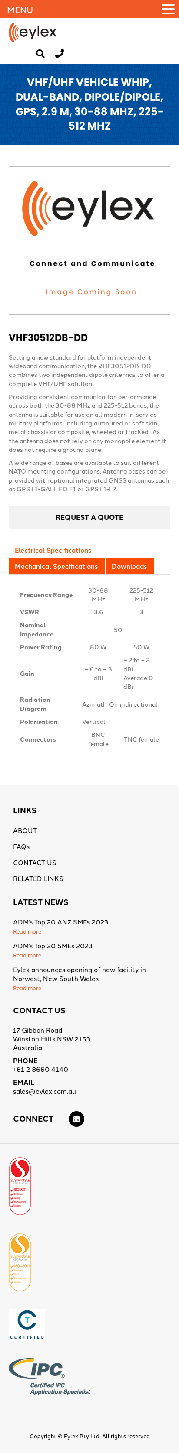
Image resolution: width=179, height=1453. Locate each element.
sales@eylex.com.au (44, 1091)
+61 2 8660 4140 (40, 1069)
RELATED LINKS (38, 878)
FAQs (21, 846)
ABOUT (25, 830)
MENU (20, 9)
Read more (27, 931)
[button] (169, 9)
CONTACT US (34, 862)
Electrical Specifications (53, 550)
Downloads (129, 566)
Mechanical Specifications (56, 566)
